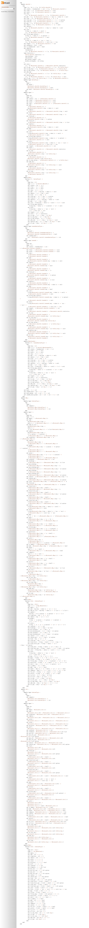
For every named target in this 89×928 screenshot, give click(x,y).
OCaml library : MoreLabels (7, 11)
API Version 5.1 (12, 5)
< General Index (5, 7)
